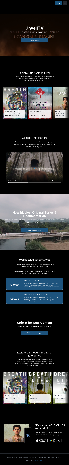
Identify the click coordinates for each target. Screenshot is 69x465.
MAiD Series (51, 457)
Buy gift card (32, 457)
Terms (20, 457)
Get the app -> (39, 460)
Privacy (25, 457)
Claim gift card (42, 457)
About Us (58, 457)
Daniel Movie (30, 460)
